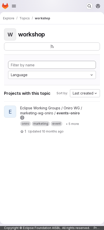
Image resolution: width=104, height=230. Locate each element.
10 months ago (53, 131)
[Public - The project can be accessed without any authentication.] (22, 118)
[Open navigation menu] (14, 6)
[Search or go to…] (89, 6)
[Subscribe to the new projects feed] (52, 46)
